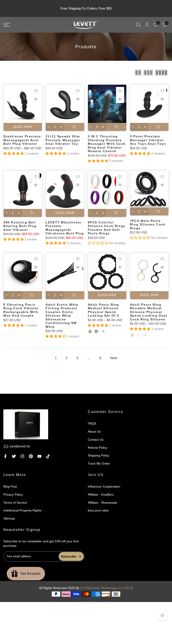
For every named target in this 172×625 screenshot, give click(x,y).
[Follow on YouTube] (39, 456)
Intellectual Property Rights (22, 510)
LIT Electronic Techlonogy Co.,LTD (104, 588)
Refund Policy (97, 447)
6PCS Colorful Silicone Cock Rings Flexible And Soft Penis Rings (106, 228)
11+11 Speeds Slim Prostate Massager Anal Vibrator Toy (62, 140)
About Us (94, 431)
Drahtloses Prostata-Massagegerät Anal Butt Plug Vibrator (22, 140)
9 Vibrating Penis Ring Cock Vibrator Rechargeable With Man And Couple (21, 310)
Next (113, 358)
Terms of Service (15, 502)
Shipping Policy (98, 455)
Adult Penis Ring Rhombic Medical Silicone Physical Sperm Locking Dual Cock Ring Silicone (148, 312)
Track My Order (99, 463)
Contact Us (95, 439)
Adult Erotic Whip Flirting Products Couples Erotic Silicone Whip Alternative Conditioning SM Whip (61, 315)
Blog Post (10, 486)
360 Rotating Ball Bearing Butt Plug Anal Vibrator (20, 226)
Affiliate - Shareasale (102, 502)
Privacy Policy (13, 494)
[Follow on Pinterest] (31, 456)
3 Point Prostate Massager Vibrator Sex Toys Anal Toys (148, 140)
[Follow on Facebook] (5, 456)
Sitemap (9, 518)
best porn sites (98, 510)
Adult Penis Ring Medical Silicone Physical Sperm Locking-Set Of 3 (103, 310)
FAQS (92, 423)
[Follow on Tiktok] (48, 456)
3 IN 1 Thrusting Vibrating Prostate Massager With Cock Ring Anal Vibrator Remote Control (107, 144)
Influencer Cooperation (104, 486)
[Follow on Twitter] (14, 456)
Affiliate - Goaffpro (101, 494)
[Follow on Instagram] (22, 456)
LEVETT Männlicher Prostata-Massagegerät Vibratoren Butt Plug (64, 228)
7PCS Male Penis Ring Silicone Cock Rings (148, 224)
